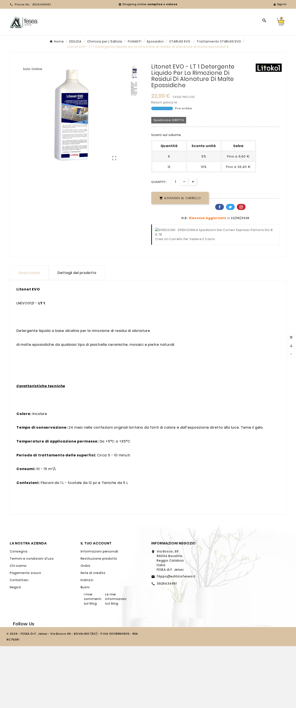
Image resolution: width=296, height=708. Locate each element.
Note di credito (93, 573)
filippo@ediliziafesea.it (176, 576)
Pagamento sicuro (25, 573)
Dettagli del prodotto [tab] (77, 272)
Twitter (230, 207)
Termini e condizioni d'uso (32, 558)
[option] (134, 71)
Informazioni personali (100, 551)
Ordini (86, 566)
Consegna (18, 551)
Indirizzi (87, 580)
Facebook (219, 207)
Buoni (85, 587)
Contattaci (19, 580)
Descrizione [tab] (29, 272)
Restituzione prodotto (99, 558)
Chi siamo (18, 566)
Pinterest (241, 207)
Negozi (15, 587)
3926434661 (167, 583)
